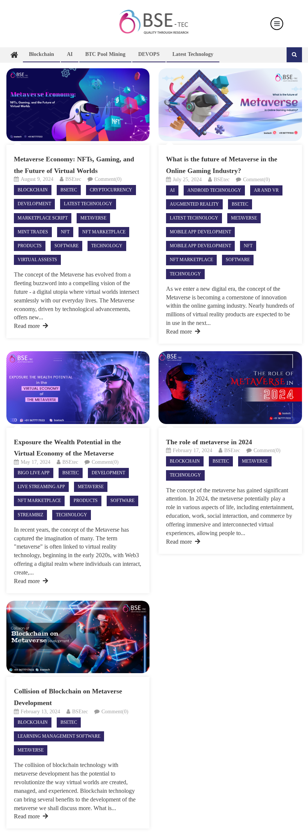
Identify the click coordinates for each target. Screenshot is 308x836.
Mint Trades (33, 232)
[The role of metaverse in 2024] (230, 387)
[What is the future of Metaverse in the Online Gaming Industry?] (230, 104)
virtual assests (37, 259)
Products (30, 245)
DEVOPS (149, 54)
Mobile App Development (200, 232)
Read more (27, 326)
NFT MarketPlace (103, 232)
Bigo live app (34, 472)
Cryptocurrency (111, 189)
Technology (106, 245)
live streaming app (41, 486)
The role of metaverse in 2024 (209, 442)
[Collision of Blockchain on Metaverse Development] (77, 637)
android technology (214, 190)
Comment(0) (108, 179)
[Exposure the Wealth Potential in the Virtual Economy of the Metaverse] (77, 387)
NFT (65, 232)
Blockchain (41, 54)
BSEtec (73, 179)
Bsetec (68, 189)
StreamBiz (30, 514)
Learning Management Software (59, 736)
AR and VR (266, 190)
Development (34, 203)
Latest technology (192, 54)
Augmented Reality (194, 204)
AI (69, 54)
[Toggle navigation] (276, 23)
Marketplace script (43, 218)
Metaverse (93, 218)
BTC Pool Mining (105, 54)
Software (66, 245)
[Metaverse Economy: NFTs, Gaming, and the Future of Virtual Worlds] (77, 104)
